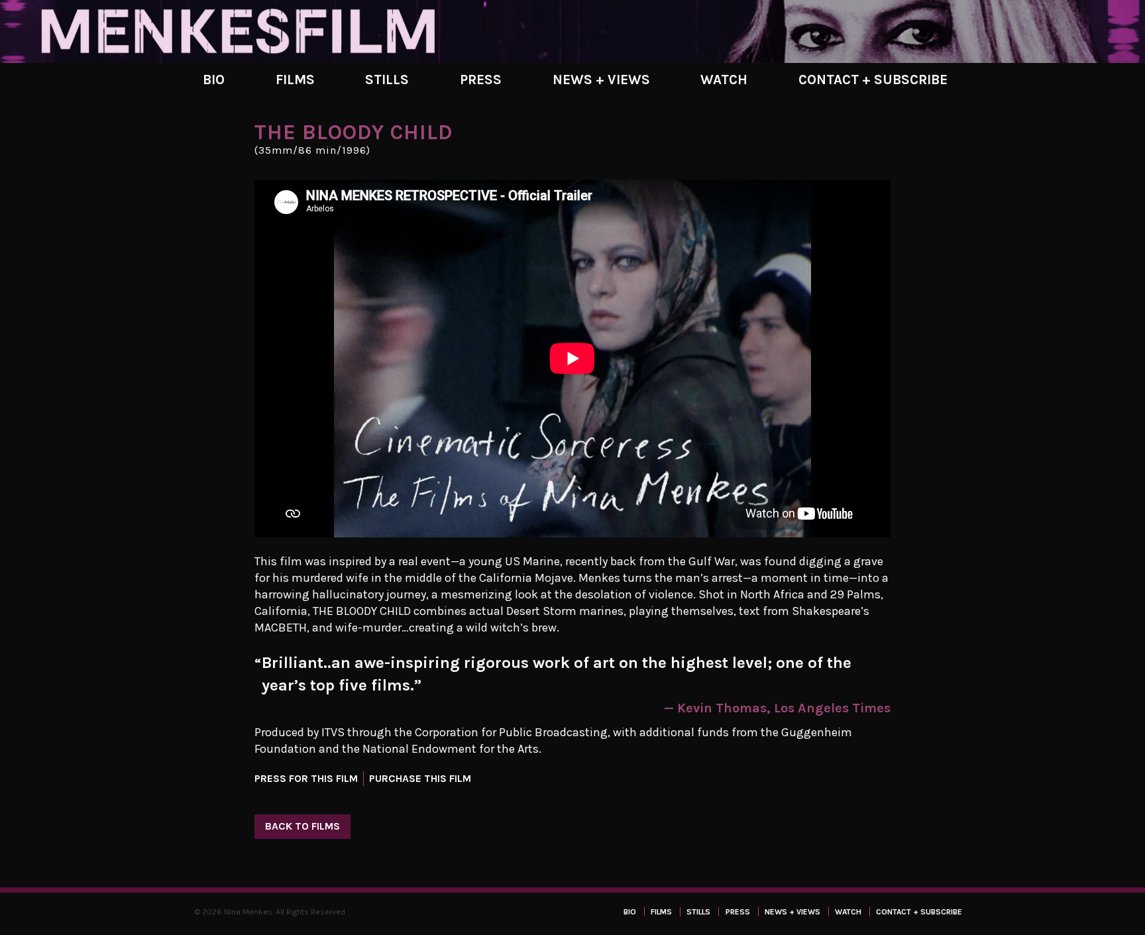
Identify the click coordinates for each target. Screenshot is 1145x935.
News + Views (601, 79)
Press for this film (306, 779)
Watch (723, 79)
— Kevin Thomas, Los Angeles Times (777, 708)
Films (295, 79)
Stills (387, 79)
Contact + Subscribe (873, 79)
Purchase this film (420, 779)
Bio (214, 79)
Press (481, 79)
